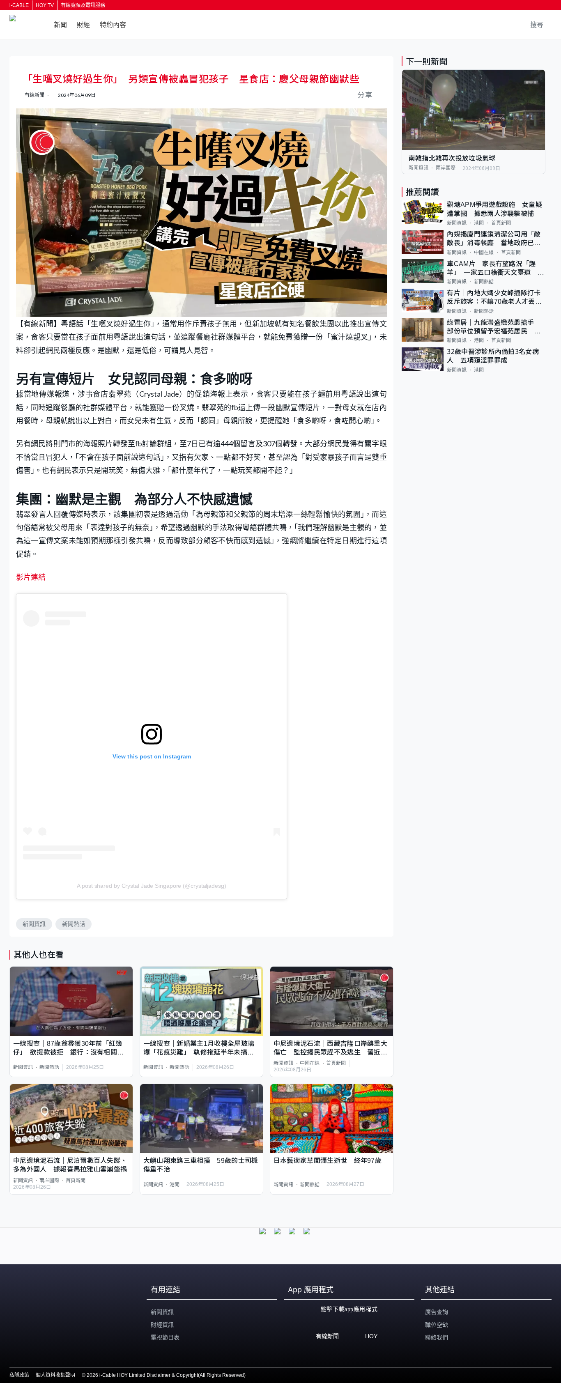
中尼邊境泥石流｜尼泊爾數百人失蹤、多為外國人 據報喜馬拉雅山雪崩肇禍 (70, 1165)
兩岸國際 (49, 1180)
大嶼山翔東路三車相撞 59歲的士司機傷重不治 (200, 1165)
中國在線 (310, 1063)
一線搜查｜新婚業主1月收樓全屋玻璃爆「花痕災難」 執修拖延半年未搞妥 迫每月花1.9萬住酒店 (201, 1048)
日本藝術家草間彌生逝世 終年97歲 (328, 1160)
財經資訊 (162, 1324)
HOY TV (45, 5)
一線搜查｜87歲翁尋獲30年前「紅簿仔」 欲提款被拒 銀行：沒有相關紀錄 (68, 1048)
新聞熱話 (73, 924)
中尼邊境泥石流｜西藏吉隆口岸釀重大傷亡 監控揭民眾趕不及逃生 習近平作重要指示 (330, 1048)
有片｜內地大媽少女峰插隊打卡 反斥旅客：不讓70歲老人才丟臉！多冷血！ (496, 297)
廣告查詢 (436, 1312)
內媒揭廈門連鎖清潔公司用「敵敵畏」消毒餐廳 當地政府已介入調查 (493, 239)
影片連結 (31, 576)
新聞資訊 (34, 924)
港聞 (174, 1185)
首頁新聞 (336, 1063)
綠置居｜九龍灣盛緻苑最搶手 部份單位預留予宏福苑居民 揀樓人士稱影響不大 (494, 327)
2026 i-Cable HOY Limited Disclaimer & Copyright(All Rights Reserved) (166, 1375)
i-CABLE (19, 5)
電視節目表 (165, 1337)
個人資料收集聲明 (55, 1375)
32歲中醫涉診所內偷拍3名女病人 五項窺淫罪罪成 (493, 356)
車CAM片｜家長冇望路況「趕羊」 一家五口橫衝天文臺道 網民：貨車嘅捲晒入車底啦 (495, 268)
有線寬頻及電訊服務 (83, 5)
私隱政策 (19, 1375)
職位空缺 (436, 1324)
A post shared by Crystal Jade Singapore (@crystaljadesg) (151, 885)
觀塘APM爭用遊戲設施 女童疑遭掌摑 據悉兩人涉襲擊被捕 (494, 209)
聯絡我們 (436, 1337)
